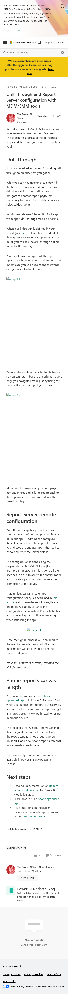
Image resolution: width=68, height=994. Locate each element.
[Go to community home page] (23, 42)
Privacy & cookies (33, 974)
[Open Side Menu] (5, 42)
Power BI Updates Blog (17, 52)
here (24, 233)
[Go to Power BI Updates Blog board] (10, 890)
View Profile (27, 877)
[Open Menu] (62, 52)
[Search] (39, 42)
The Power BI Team (24, 116)
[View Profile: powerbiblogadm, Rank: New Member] (10, 118)
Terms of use (54, 974)
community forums (33, 816)
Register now (12, 30)
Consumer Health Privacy (50, 986)
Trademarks (9, 981)
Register (49, 42)
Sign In (59, 42)
